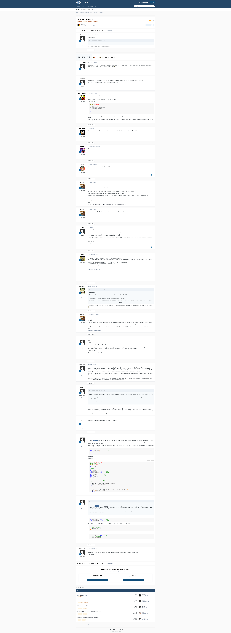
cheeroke (82, 436)
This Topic (149, 6)
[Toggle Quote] (89, 40)
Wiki (83, 6)
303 (81, 174)
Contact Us (119, 629)
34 (97, 30)
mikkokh (79, 612)
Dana (82, 164)
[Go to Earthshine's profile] (140, 595)
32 (93, 30)
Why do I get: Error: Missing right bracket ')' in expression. (88, 617)
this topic (104, 440)
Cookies (123, 629)
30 (89, 30)
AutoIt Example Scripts (91, 25)
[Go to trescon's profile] (82, 258)
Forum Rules (94, 9)
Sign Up (152, 2)
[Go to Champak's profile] (82, 150)
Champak (82, 146)
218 (82, 297)
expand (149, 460)
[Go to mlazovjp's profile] (82, 391)
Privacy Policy (113, 629)
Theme (107, 629)
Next (102, 30)
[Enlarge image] (114, 66)
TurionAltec (82, 364)
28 (84, 30)
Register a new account (97, 579)
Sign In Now (134, 579)
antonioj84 (82, 548)
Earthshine (144, 594)
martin (83, 24)
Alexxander (82, 128)
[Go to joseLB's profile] (100, 57)
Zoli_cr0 (82, 338)
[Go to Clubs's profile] (82, 422)
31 (91, 30)
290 (81, 138)
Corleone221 (80, 595)
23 (82, 446)
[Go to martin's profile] (78, 25)
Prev (80, 30)
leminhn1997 (82, 62)
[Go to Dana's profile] (82, 168)
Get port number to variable (82, 605)
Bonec (82, 227)
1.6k (81, 156)
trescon (82, 254)
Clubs (82, 418)
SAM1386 (80, 607)
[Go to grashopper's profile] (140, 619)
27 (82, 30)
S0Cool (82, 35)
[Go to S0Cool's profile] (82, 39)
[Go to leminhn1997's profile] (82, 67)
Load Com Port (80, 594)
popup (152, 460)
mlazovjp (148, 174)
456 (82, 375)
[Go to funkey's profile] (140, 613)
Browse (78, 6)
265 (81, 558)
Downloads (83, 9)
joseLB (82, 182)
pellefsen (82, 78)
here (137, 376)
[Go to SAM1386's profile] (140, 607)
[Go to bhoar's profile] (112, 57)
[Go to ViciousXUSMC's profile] (82, 97)
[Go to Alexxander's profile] (82, 132)
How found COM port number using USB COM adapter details (89, 611)
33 (95, 30)
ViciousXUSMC (82, 93)
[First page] (78, 30)
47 (82, 397)
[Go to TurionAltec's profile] (82, 369)
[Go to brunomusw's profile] (106, 57)
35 (99, 30)
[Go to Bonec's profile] (82, 231)
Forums (77, 9)
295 (82, 192)
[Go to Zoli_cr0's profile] (82, 342)
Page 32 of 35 (109, 30)
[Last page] (105, 30)
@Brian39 (95, 440)
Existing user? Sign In (143, 2)
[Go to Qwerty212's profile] (82, 291)
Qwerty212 (148, 247)
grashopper (80, 618)
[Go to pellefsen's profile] (82, 82)
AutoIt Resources (89, 6)
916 (81, 103)
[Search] (153, 6)
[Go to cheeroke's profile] (82, 440)
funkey (143, 612)
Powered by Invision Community (115, 631)
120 (81, 264)
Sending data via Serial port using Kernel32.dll (86, 599)
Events (89, 9)
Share (142, 25)
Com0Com (90, 376)
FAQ (95, 6)
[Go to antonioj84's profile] (82, 552)
